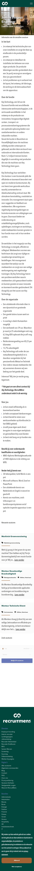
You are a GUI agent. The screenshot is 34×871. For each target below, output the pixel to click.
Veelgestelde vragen (9, 785)
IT (2, 829)
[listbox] (27, 648)
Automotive (6, 799)
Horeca (4, 819)
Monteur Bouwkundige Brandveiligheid (12, 572)
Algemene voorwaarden (10, 768)
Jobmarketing (6, 739)
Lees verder (19, 560)
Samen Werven (7, 749)
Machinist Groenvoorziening (14, 537)
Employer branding (8, 732)
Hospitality (5, 822)
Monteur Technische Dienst (13, 606)
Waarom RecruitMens (9, 788)
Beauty (4, 802)
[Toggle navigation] (31, 3)
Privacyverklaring (7, 780)
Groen (4, 817)
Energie (4, 807)
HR (2, 824)
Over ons (5, 778)
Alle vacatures (6, 766)
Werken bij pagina (8, 759)
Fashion (4, 809)
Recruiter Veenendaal (9, 742)
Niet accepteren (17, 866)
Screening (5, 751)
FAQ (3, 775)
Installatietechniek (8, 827)
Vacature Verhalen (8, 783)
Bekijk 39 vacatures (17, 660)
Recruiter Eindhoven (8, 744)
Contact (4, 773)
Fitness (4, 814)
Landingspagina (7, 737)
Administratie (6, 797)
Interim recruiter (7, 734)
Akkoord (17, 860)
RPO (3, 747)
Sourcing (5, 754)
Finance (4, 812)
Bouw (3, 804)
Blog (3, 770)
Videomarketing (7, 756)
